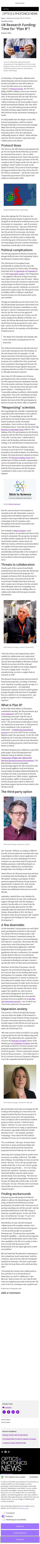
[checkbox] (7, 1513)
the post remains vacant (21, 458)
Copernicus (19, 271)
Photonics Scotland (18, 1041)
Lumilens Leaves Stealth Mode (14, 1443)
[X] (4, 1412)
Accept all (20, 1539)
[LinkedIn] (13, 1412)
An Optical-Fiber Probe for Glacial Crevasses (19, 1439)
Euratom (31, 271)
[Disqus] (20, 1321)
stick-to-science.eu (14, 504)
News (3, 18)
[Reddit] (17, 1412)
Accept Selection (20, 1533)
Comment (8, 1407)
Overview (35, 1477)
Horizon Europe (16, 89)
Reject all (20, 1526)
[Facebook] (8, 1412)
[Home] (14, 1464)
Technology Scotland (22, 1043)
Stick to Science (20, 530)
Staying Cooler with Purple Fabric (15, 1435)
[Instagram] (9, 1452)
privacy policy (24, 1508)
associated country (17, 274)
